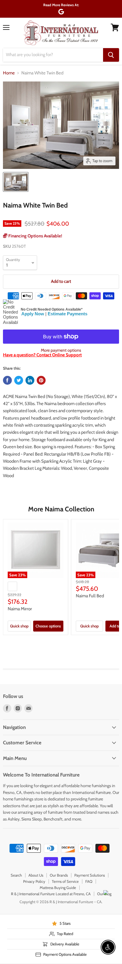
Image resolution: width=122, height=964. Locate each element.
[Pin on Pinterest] (41, 380)
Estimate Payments (67, 313)
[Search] (111, 55)
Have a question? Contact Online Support (42, 355)
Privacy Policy (34, 881)
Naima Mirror (20, 608)
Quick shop (19, 626)
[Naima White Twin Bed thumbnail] (15, 181)
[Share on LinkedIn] (29, 380)
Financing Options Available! (34, 236)
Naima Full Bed (90, 595)
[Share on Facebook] (7, 380)
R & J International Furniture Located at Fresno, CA (51, 893)
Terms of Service (65, 881)
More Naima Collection (61, 509)
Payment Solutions (89, 875)
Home (9, 73)
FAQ (88, 881)
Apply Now (32, 313)
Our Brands (59, 875)
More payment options (61, 350)
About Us (35, 875)
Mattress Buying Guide (58, 887)
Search (16, 875)
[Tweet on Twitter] (18, 380)
